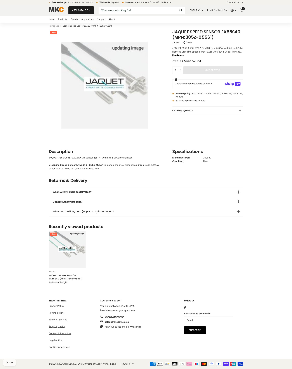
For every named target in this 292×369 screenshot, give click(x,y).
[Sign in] (233, 10)
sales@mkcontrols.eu (117, 321)
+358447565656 (114, 317)
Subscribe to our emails (197, 313)
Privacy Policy (56, 305)
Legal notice (55, 340)
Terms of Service (58, 319)
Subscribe (195, 330)
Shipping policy (57, 326)
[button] (181, 67)
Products (62, 19)
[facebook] (185, 307)
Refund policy (56, 312)
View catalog (80, 10)
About (112, 19)
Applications (87, 19)
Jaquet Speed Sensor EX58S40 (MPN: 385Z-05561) (65, 277)
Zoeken (181, 10)
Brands (74, 19)
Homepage (54, 26)
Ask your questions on (123, 326)
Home (51, 19)
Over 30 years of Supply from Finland (97, 363)
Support (101, 19)
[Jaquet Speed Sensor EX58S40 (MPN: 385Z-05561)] (67, 249)
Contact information (60, 333)
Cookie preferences (59, 347)
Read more (178, 55)
